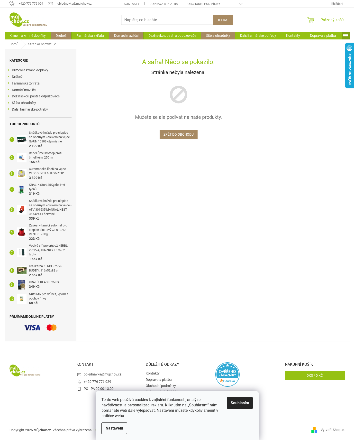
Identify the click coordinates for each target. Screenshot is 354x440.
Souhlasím (240, 403)
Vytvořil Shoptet (333, 430)
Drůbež (17, 77)
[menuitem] (28, 35)
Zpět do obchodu (178, 134)
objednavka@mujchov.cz (102, 374)
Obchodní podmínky (204, 4)
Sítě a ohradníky (24, 103)
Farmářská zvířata (26, 83)
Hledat (223, 20)
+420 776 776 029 (97, 382)
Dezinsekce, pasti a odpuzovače (36, 96)
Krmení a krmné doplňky (30, 70)
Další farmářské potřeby (30, 109)
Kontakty (132, 4)
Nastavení (114, 428)
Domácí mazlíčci (24, 90)
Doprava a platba (163, 4)
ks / (315, 375)
